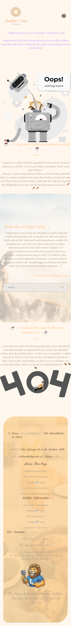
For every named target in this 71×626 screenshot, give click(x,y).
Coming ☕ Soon (35, 482)
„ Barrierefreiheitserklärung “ (35, 493)
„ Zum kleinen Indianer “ (35, 476)
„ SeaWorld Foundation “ (35, 505)
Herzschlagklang (29, 433)
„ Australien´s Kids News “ (35, 527)
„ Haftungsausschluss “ (35, 471)
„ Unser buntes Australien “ (35, 488)
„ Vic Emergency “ (36, 516)
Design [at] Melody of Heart (38, 545)
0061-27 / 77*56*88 (38, 539)
